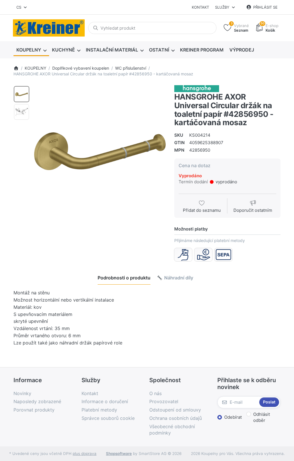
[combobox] (21, 7)
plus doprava (84, 453)
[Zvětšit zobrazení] (100, 151)
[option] (21, 94)
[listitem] (100, 151)
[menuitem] (31, 50)
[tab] (124, 277)
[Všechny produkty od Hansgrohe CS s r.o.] (196, 88)
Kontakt (200, 7)
